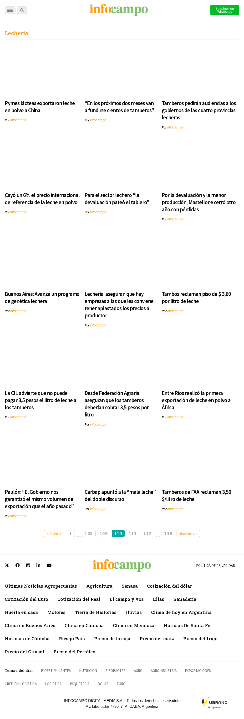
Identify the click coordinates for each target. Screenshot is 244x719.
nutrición (88, 670)
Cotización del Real (78, 599)
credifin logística (21, 684)
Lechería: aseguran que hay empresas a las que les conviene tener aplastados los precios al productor (119, 304)
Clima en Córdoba (84, 625)
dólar (103, 684)
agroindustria (164, 670)
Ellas (158, 599)
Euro (121, 684)
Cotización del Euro (26, 599)
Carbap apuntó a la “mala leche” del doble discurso (120, 495)
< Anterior (55, 533)
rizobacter (115, 670)
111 (133, 533)
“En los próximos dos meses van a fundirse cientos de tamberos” (119, 107)
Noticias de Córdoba (27, 638)
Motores (56, 612)
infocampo (18, 120)
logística (53, 684)
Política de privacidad (215, 565)
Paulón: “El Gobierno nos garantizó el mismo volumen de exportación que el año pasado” (39, 499)
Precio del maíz (157, 638)
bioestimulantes (56, 670)
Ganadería (184, 599)
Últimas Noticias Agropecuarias (41, 586)
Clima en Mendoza (133, 625)
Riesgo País (72, 638)
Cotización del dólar (169, 586)
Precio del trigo (200, 638)
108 (89, 533)
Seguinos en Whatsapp (225, 10)
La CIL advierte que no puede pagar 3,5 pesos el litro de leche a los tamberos (40, 400)
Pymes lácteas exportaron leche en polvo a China (40, 107)
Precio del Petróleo (74, 652)
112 (147, 533)
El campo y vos (127, 599)
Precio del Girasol (24, 652)
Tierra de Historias (96, 612)
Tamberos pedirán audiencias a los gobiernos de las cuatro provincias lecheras (199, 110)
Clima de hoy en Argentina (181, 612)
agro (138, 670)
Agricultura (99, 586)
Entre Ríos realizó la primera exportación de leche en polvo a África (196, 400)
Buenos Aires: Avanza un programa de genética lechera (42, 297)
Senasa (130, 586)
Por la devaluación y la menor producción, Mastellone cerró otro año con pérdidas (199, 202)
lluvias (134, 612)
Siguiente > (188, 533)
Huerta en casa (21, 612)
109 (104, 533)
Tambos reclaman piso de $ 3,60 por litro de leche (196, 297)
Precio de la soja (112, 638)
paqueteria (79, 684)
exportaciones (198, 670)
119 (168, 533)
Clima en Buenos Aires (30, 625)
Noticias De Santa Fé (187, 625)
